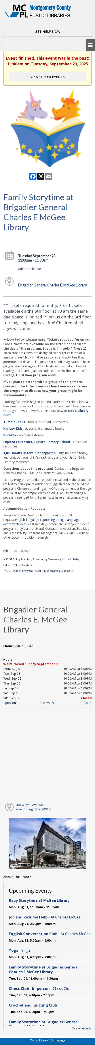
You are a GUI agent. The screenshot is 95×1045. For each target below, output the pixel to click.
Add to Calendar (29, 269)
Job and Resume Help (45, 917)
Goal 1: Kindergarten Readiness (53, 570)
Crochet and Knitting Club (33, 1005)
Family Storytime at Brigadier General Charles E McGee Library (44, 969)
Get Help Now (47, 31)
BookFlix (9, 435)
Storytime (27, 565)
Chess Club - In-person (40, 988)
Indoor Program (23, 570)
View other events (47, 76)
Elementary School (59, 559)
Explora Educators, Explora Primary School (36, 442)
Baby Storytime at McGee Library (39, 900)
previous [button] (10, 703)
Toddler (25, 559)
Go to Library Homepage (47, 1040)
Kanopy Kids (13, 428)
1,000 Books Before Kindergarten (29, 453)
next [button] (86, 703)
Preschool (39, 559)
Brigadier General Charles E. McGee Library (52, 285)
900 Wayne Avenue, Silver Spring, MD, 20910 (32, 807)
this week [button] (47, 703)
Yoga (19, 950)
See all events (82, 1028)
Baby (76, 559)
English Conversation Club (50, 933)
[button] (90, 45)
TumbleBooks (14, 422)
